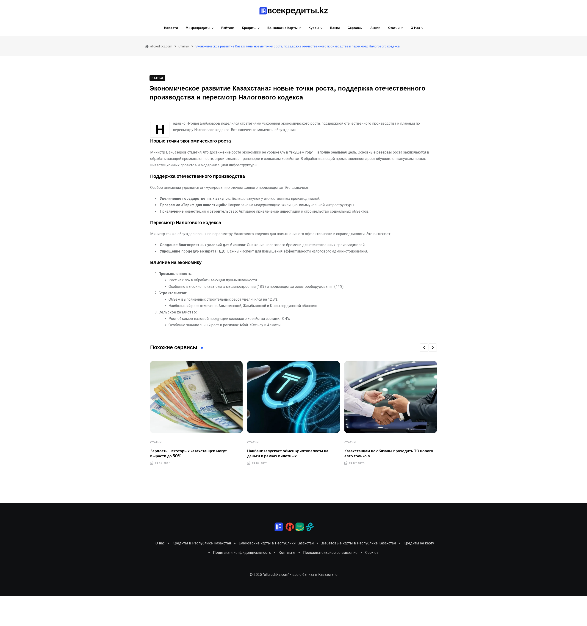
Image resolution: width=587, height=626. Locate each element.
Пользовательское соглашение (330, 552)
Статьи (394, 28)
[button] (424, 347)
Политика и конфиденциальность (242, 552)
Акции (375, 28)
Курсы (314, 28)
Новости (171, 28)
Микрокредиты (198, 28)
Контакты (287, 552)
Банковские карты (282, 28)
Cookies (372, 552)
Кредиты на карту (419, 543)
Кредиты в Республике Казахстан (201, 543)
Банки (335, 28)
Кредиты (249, 28)
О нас (415, 28)
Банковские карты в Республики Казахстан (276, 543)
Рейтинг (227, 28)
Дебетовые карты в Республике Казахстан (358, 543)
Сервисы (355, 28)
